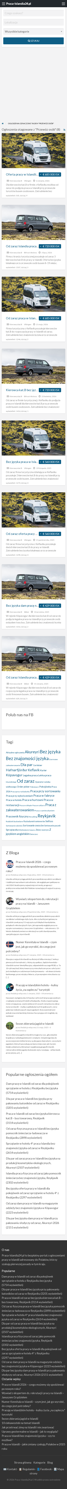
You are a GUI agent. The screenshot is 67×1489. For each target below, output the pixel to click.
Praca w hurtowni (32, 800)
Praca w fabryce (44, 795)
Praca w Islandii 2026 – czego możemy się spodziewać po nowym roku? (31, 866)
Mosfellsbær (11, 782)
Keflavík (34, 770)
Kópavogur (14, 775)
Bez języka (50, 751)
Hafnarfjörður (16, 770)
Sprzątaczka (12, 829)
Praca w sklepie (25, 805)
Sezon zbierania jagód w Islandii (35, 1023)
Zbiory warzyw (42, 830)
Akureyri (32, 752)
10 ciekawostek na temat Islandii (21, 1423)
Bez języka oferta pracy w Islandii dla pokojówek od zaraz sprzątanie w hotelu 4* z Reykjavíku (32, 1193)
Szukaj (34, 40)
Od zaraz (25, 781)
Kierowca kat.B (16, 181)
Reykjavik (47, 815)
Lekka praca (44, 775)
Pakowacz (34, 787)
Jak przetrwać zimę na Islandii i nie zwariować (28, 1427)
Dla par (27, 764)
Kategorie (39, 1462)
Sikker (26, 612)
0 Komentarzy (48, 875)
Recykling (33, 817)
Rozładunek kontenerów (34, 821)
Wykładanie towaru (27, 830)
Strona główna (22, 1462)
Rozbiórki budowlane (14, 821)
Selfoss (49, 821)
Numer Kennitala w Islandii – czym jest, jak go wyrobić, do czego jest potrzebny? (31, 946)
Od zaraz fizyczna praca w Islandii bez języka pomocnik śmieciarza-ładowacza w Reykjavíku (32, 1133)
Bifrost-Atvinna (30, 252)
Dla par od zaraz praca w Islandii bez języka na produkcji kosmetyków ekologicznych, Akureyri (33, 1163)
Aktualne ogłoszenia (15, 752)
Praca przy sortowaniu (45, 791)
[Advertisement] (33, 86)
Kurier (43, 770)
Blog (50, 1462)
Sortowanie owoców (33, 825)
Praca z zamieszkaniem (44, 810)
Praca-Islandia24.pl (18, 3)
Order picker (23, 786)
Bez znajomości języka (27, 758)
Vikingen (27, 181)
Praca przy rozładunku (20, 791)
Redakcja (14, 875)
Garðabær (37, 765)
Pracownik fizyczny (17, 816)
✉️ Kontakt (10, 1469)
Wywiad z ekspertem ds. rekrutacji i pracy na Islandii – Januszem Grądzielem (32, 903)
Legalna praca (30, 775)
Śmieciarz (34, 834)
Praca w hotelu (14, 799)
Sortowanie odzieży (14, 825)
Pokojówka (45, 786)
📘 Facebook (44, 1469)
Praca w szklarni (38, 805)
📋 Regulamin (27, 1469)
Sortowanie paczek (52, 825)
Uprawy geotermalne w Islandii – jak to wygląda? (30, 1431)
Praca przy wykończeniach (19, 795)
